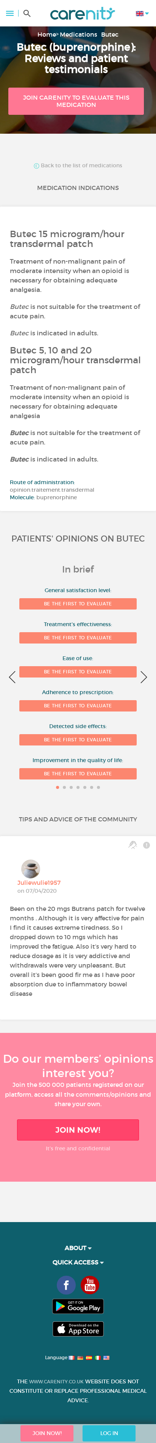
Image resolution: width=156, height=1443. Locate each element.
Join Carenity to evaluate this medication (76, 101)
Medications (78, 34)
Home (46, 34)
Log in (109, 1433)
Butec (110, 34)
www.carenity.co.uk (56, 1381)
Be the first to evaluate (78, 604)
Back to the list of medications (80, 166)
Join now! (78, 1129)
